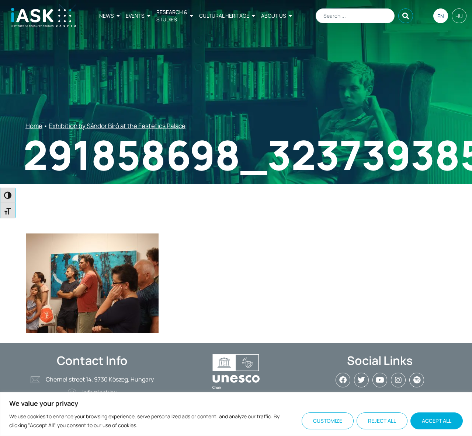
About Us (273, 15)
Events (135, 15)
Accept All (436, 420)
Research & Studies (171, 15)
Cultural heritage (224, 15)
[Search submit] (405, 15)
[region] (236, 414)
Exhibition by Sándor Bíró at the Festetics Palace (117, 126)
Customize (327, 420)
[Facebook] (343, 380)
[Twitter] (361, 380)
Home (33, 126)
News (106, 15)
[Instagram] (398, 380)
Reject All (382, 420)
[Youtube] (379, 380)
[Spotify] (416, 380)
